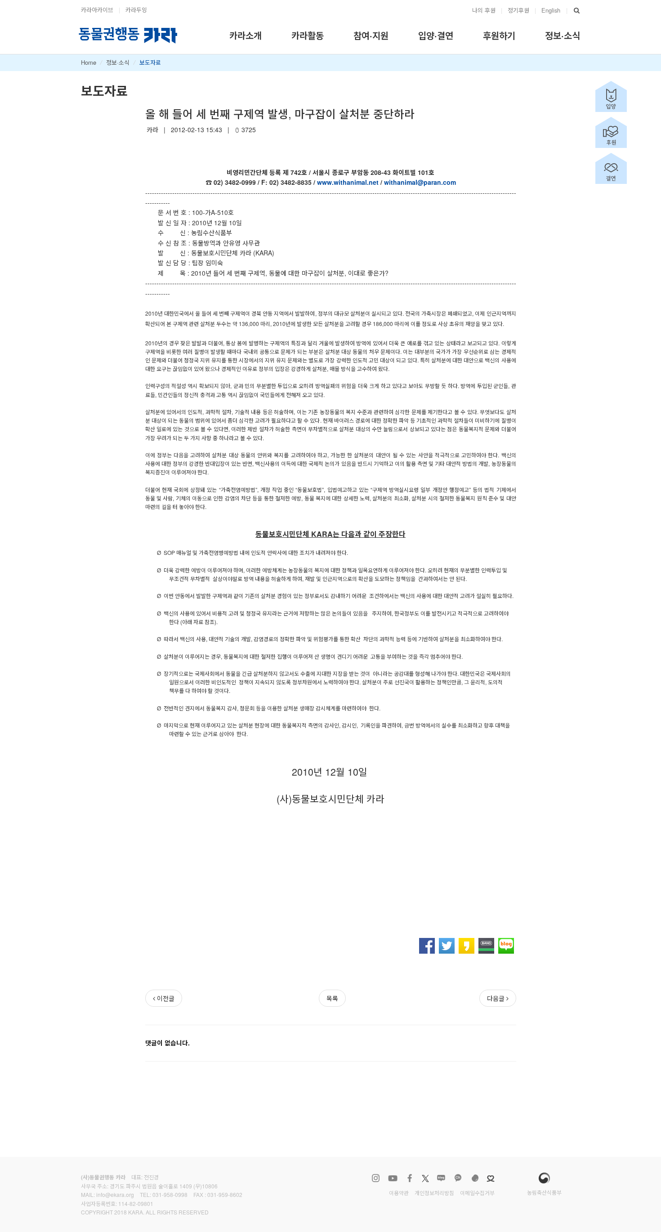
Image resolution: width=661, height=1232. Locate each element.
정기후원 (518, 10)
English (550, 10)
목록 (332, 998)
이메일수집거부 (477, 1192)
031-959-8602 (224, 1194)
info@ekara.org (115, 1194)
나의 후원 (484, 10)
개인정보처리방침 (434, 1192)
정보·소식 (118, 62)
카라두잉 (136, 9)
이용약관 (399, 1192)
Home (88, 62)
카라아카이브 (97, 9)
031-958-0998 (170, 1194)
